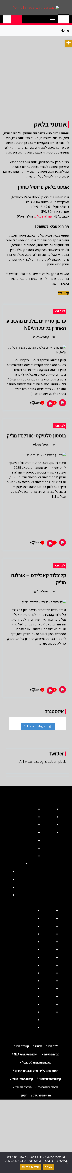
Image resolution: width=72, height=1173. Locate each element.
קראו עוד (63, 293)
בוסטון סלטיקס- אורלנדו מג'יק (36, 435)
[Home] (63, 19)
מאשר (48, 1167)
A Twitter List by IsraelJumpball (42, 762)
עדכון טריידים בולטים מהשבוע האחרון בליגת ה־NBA (36, 325)
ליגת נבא (59, 311)
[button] (68, 43)
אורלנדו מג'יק (43, 216)
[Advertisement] (36, 74)
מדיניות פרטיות (30, 1167)
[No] (67, 1162)
